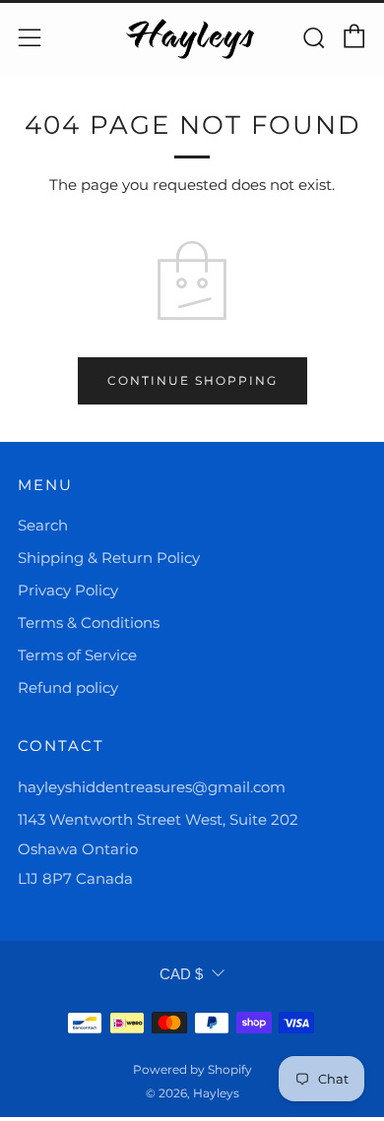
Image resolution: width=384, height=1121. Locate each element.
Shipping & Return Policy (109, 557)
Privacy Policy (68, 590)
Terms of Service (77, 655)
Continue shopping (192, 380)
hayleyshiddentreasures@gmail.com (152, 787)
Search (43, 525)
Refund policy (68, 687)
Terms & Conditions (89, 622)
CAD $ (181, 973)
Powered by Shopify (192, 1069)
